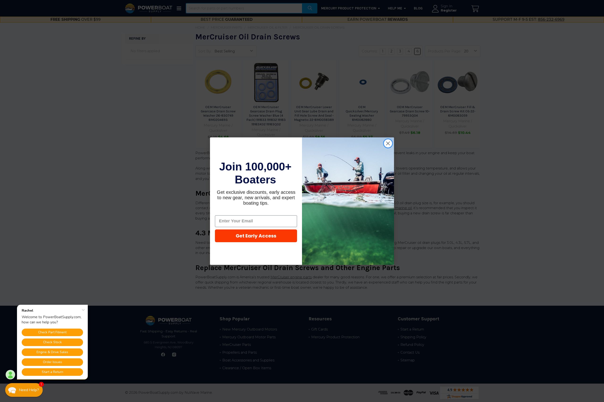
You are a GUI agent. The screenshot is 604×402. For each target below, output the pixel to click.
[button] (24, 390)
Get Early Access (256, 236)
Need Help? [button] (29, 390)
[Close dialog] (388, 143)
